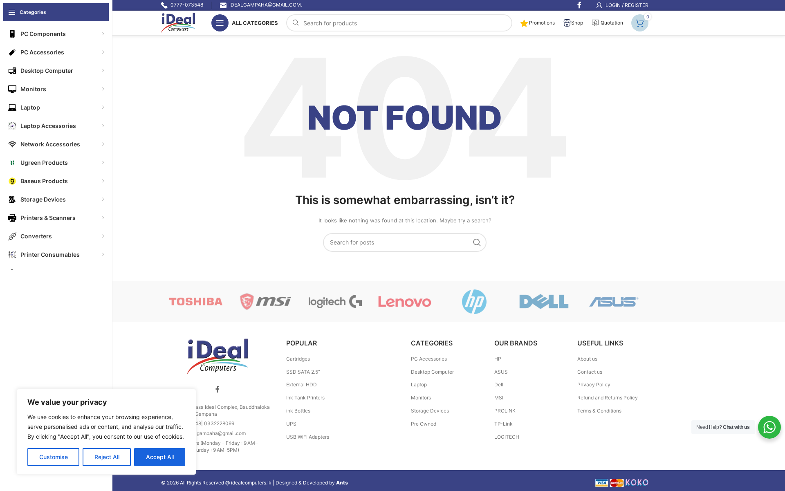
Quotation (611, 23)
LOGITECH (506, 437)
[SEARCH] (477, 242)
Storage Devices (430, 411)
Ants (342, 483)
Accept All (160, 456)
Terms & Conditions (599, 411)
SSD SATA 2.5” (303, 372)
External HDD (301, 384)
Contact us (589, 372)
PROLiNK (505, 411)
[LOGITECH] (335, 301)
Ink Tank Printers (305, 398)
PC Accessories (429, 359)
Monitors (421, 398)
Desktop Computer (432, 372)
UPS (291, 424)
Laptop (419, 384)
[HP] (474, 301)
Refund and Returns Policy (607, 398)
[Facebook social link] (217, 389)
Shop (577, 23)
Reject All (106, 456)
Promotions (541, 23)
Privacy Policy (593, 384)
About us (587, 359)
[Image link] (217, 356)
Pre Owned (423, 424)
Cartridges (298, 359)
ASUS (501, 372)
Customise (53, 456)
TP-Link (503, 424)
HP (497, 359)
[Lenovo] (405, 301)
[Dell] (544, 301)
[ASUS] (613, 301)
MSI (498, 398)
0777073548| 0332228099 (202, 423)
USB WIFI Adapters (307, 437)
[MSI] (265, 301)
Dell (498, 384)
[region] (106, 432)
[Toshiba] (196, 301)
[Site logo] (178, 22)
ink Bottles (298, 411)
